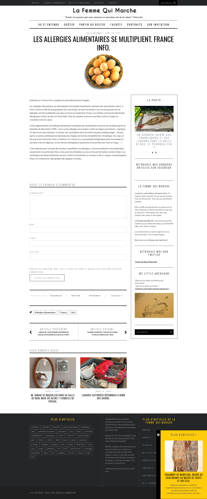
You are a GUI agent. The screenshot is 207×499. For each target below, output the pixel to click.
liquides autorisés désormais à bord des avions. (103, 396)
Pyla (65, 448)
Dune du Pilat (83, 435)
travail (71, 453)
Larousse (83, 440)
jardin (73, 440)
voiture (80, 453)
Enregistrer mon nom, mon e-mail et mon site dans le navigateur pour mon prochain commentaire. (76, 270)
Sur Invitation (158, 24)
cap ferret (62, 431)
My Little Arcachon (153, 452)
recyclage (88, 448)
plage (41, 448)
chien (79, 431)
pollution (50, 448)
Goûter (69, 24)
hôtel (50, 440)
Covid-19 (70, 435)
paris (33, 448)
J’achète (116, 24)
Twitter (75, 296)
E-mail (34, 238)
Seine (45, 453)
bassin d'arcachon (70, 427)
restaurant (35, 453)
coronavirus (50, 435)
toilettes (61, 453)
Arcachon (35, 427)
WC (32, 457)
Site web (34, 252)
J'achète (146, 437)
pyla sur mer (75, 448)
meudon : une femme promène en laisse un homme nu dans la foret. (54, 332)
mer (62, 444)
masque (54, 444)
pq (59, 448)
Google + (117, 296)
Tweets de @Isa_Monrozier (146, 262)
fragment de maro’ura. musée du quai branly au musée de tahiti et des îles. (184, 478)
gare (33, 440)
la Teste (34, 444)
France (63, 312)
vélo (88, 453)
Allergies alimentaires (45, 312)
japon (65, 440)
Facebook (56, 296)
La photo (147, 445)
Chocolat (88, 431)
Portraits (135, 24)
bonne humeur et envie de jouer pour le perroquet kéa (102, 332)
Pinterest (95, 296)
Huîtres (41, 440)
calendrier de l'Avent (46, 431)
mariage (44, 444)
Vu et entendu (48, 24)
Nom (32, 224)
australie (56, 427)
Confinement (36, 435)
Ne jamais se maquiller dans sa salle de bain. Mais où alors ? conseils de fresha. (52, 398)
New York (80, 444)
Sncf (52, 453)
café (32, 431)
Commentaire (37, 193)
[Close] (158, 435)
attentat (45, 427)
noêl (90, 444)
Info (73, 312)
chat (71, 431)
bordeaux (85, 427)
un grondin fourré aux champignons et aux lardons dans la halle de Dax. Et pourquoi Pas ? (154, 141)
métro (70, 444)
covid (60, 435)
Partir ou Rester (92, 24)
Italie (57, 440)
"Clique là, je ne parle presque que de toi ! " (152, 289)
